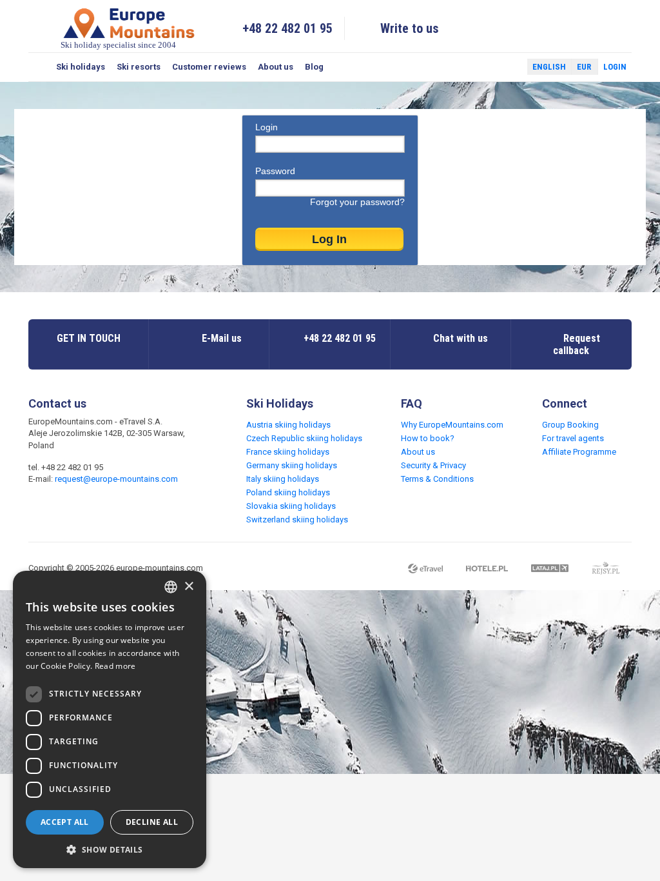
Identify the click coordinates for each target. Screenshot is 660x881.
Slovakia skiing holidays (291, 506)
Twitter (505, 67)
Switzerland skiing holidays (297, 519)
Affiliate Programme (579, 452)
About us (275, 67)
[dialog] (109, 719)
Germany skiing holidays (291, 465)
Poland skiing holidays (288, 492)
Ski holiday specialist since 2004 (118, 45)
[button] (109, 849)
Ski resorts (138, 67)
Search (39, 67)
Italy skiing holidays (282, 479)
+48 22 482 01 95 (287, 28)
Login (614, 67)
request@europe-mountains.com (116, 479)
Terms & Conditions (437, 479)
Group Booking (570, 425)
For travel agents (573, 438)
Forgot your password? (357, 202)
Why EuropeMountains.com (452, 425)
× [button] (188, 586)
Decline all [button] (152, 822)
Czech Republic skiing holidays (304, 438)
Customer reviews (209, 67)
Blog (314, 67)
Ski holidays (80, 67)
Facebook (486, 67)
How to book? (427, 438)
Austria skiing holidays (288, 425)
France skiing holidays (287, 452)
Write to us (409, 28)
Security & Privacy (433, 465)
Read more (115, 665)
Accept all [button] (65, 822)
